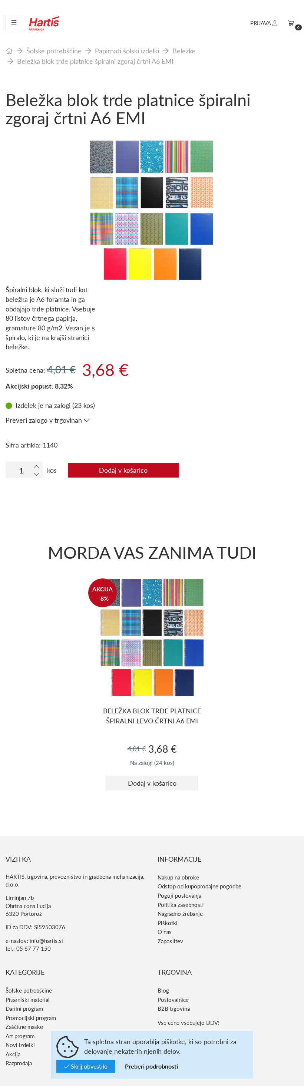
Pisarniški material (28, 999)
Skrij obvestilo (88, 1066)
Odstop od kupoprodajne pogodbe (199, 886)
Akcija (13, 1054)
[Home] (9, 50)
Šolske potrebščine (54, 50)
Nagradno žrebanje (180, 913)
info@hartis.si (46, 940)
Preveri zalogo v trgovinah (45, 420)
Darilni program (24, 1008)
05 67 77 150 (33, 948)
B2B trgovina (174, 1008)
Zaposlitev (170, 941)
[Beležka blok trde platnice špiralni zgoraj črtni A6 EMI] (152, 182)
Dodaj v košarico (123, 470)
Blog (163, 990)
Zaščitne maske (24, 1026)
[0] (291, 23)
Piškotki (168, 923)
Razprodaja (19, 1063)
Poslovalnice (173, 999)
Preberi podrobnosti (151, 1066)
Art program (20, 1036)
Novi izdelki (20, 1045)
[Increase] (36, 466)
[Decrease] (36, 474)
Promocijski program (31, 1017)
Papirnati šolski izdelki (127, 50)
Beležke (183, 50)
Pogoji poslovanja (179, 895)
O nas (165, 931)
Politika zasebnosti (181, 904)
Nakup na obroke (178, 877)
